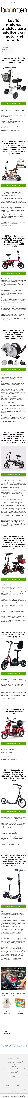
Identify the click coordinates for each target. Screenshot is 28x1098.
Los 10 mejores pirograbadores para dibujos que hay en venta (14, 1075)
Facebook (18, 1085)
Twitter (9, 1085)
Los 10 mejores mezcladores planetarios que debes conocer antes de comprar (14, 1061)
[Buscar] (25, 2)
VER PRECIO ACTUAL (13, 103)
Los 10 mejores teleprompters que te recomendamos (14, 1071)
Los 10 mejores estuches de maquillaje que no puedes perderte (13, 1043)
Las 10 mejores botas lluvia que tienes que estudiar (14, 1068)
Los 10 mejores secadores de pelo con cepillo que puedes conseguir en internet (14, 1046)
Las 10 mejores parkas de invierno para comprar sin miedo (14, 1065)
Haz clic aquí (4, 377)
